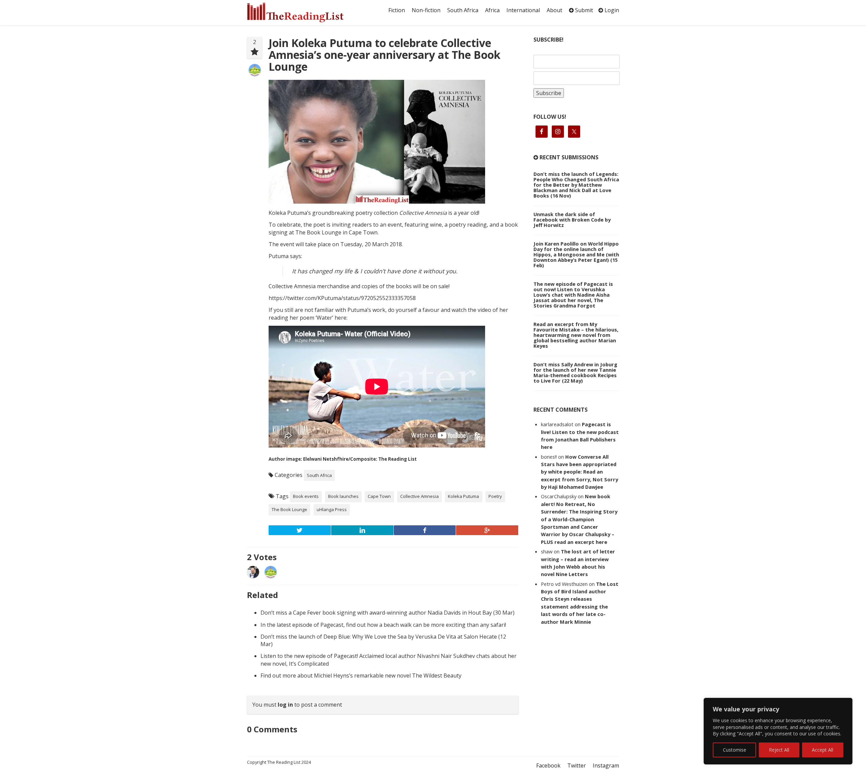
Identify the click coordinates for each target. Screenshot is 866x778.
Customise (734, 750)
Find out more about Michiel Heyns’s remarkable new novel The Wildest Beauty (360, 675)
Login (611, 10)
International (523, 10)
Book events (306, 496)
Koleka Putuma (463, 496)
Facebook (548, 765)
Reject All (779, 750)
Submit (583, 10)
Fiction (396, 10)
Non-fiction (426, 10)
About (554, 10)
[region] (778, 731)
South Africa (462, 10)
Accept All (822, 750)
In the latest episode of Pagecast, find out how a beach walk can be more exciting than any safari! (383, 624)
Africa (492, 10)
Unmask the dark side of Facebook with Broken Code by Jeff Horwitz (572, 219)
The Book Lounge (289, 509)
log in (285, 704)
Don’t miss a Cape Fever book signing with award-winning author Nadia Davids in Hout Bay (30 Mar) (387, 612)
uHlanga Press (332, 509)
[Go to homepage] (303, 12)
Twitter (576, 765)
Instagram (606, 765)
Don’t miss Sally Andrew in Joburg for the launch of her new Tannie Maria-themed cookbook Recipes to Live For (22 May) (575, 372)
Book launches (343, 496)
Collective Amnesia (419, 496)
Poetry (495, 496)
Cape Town (379, 496)
